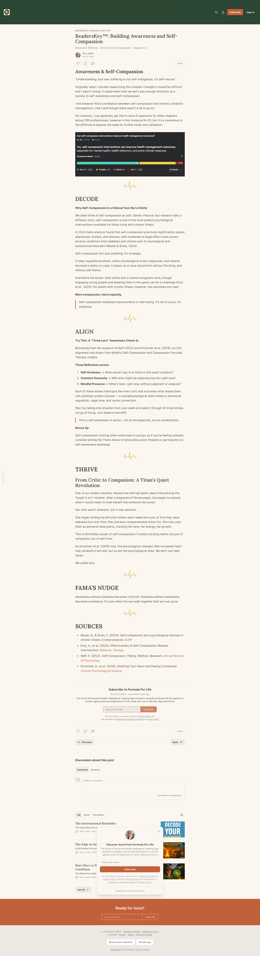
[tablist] (88, 770)
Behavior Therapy (111, 650)
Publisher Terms (150, 931)
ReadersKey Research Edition (92, 30)
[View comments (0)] (85, 63)
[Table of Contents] (3, 478)
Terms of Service (146, 876)
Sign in (251, 12)
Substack (115, 949)
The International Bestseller (95, 823)
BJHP (128, 640)
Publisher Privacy (132, 931)
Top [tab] (78, 815)
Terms (131, 934)
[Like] (78, 63)
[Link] (71, 71)
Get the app (145, 942)
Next (175, 742)
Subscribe (235, 12)
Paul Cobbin (88, 53)
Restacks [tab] (95, 769)
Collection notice (144, 934)
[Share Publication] (223, 12)
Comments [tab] (82, 769)
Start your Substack (122, 942)
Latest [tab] (87, 815)
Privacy (122, 934)
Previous (87, 742)
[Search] (216, 12)
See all (81, 889)
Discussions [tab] (98, 815)
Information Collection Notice (121, 882)
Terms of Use (132, 879)
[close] (158, 831)
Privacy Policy (109, 879)
